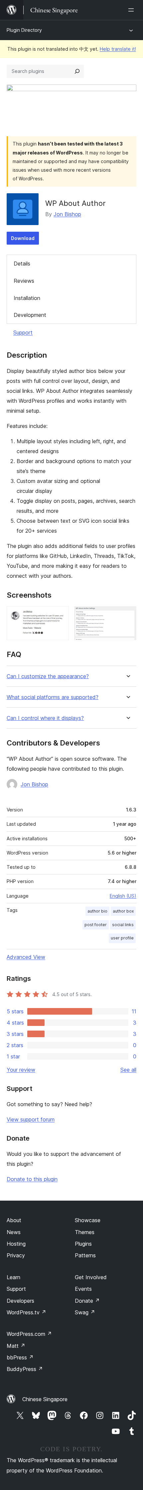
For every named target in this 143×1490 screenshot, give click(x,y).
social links (123, 924)
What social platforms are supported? (52, 697)
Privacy (16, 1255)
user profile (122, 937)
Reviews (24, 280)
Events (83, 1288)
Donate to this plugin (32, 1179)
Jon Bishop (67, 214)
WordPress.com (29, 1334)
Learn (13, 1277)
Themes (84, 1232)
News (14, 1232)
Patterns (85, 1255)
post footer (95, 924)
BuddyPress (25, 1369)
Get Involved (91, 1277)
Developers (20, 1300)
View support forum (31, 1119)
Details (22, 263)
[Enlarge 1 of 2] (60, 615)
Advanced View (26, 957)
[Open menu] (132, 10)
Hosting (16, 1243)
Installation (27, 298)
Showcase (87, 1220)
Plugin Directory (24, 30)
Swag (85, 1312)
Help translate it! (118, 49)
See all (128, 1069)
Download (23, 238)
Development (30, 315)
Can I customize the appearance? (48, 676)
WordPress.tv (26, 1312)
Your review (21, 1069)
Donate (87, 1300)
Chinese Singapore (45, 1399)
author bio (97, 911)
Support (23, 332)
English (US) (123, 896)
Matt (16, 1345)
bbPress (20, 1357)
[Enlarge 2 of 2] (127, 615)
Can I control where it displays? (45, 718)
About (14, 1220)
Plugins (83, 1243)
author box (123, 911)
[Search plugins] (77, 71)
